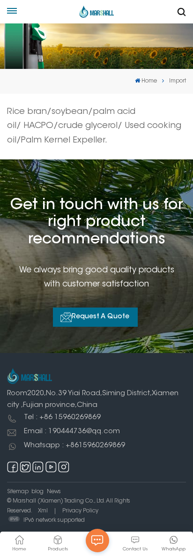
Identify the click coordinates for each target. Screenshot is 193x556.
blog (37, 492)
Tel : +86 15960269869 (62, 417)
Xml (43, 511)
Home (149, 81)
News (54, 492)
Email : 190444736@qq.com (72, 431)
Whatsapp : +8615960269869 (74, 445)
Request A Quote (100, 317)
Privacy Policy (80, 511)
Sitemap (18, 492)
